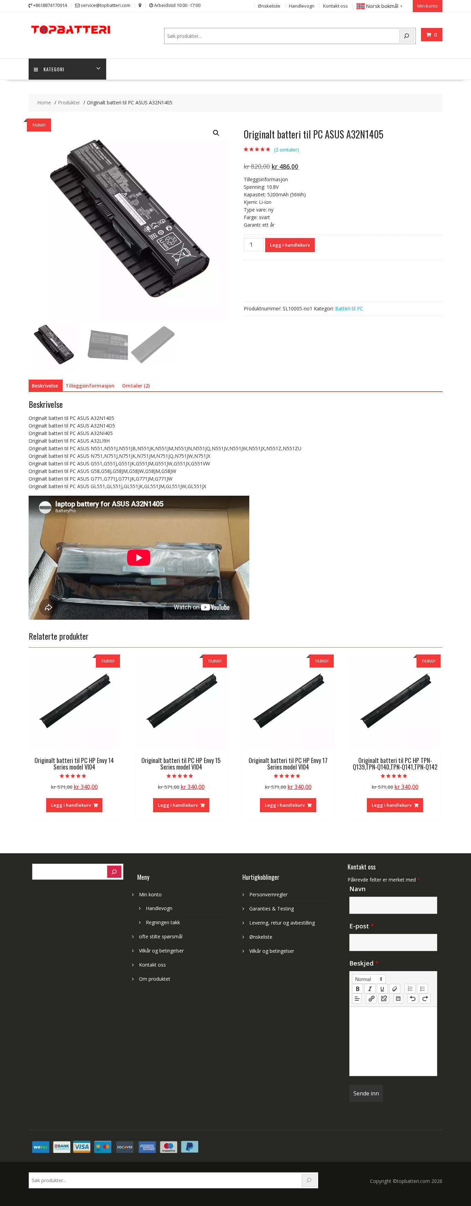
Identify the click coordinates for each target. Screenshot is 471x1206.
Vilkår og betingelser (161, 950)
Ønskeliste (269, 6)
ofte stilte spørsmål (160, 936)
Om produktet (154, 979)
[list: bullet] (422, 988)
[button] (216, 133)
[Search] (406, 36)
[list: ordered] (409, 988)
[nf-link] (371, 998)
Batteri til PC (349, 308)
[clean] (394, 988)
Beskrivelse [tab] (45, 385)
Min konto (427, 6)
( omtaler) (286, 149)
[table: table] (398, 998)
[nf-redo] (425, 998)
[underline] (382, 988)
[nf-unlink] (383, 998)
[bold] (357, 988)
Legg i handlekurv (290, 245)
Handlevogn (301, 6)
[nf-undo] (412, 998)
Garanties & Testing (271, 908)
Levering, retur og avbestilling (282, 922)
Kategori (53, 69)
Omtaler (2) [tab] (136, 385)
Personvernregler (268, 894)
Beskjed (364, 963)
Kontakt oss (335, 6)
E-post (361, 926)
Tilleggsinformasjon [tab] (90, 385)
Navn (357, 889)
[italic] (369, 988)
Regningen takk (163, 922)
